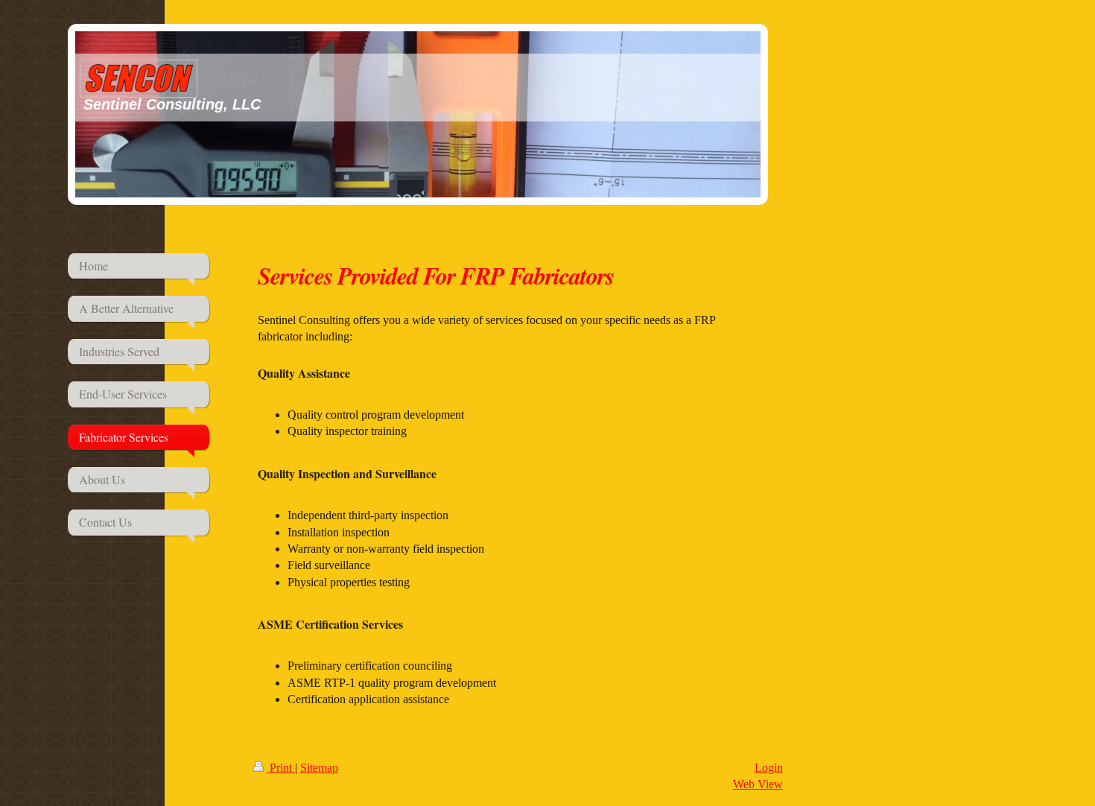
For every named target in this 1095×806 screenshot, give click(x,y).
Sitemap (319, 767)
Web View (758, 784)
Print (281, 767)
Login (769, 767)
